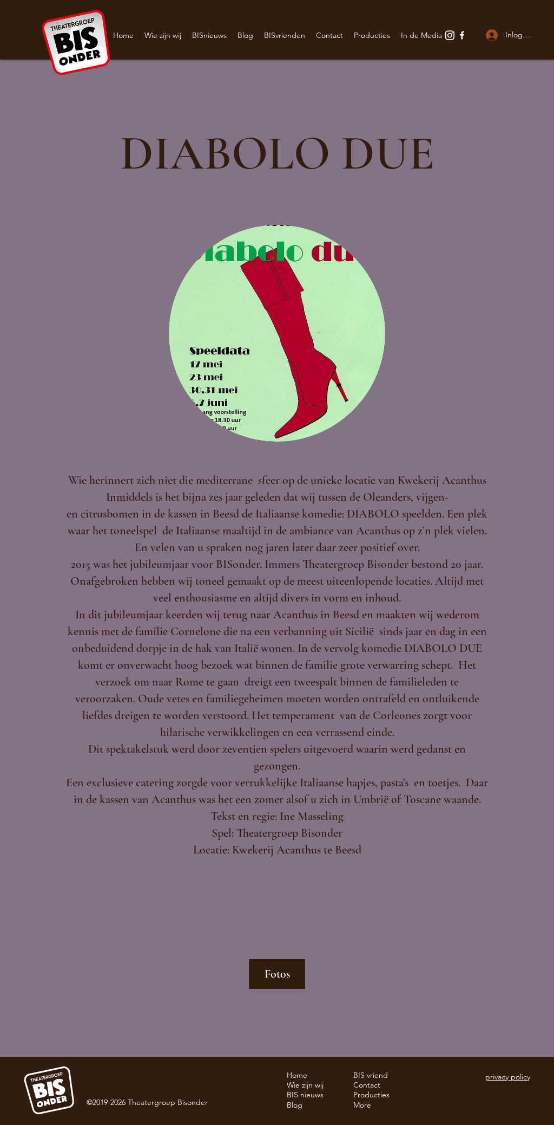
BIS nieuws (305, 1095)
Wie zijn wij (305, 1085)
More (362, 1105)
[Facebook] (462, 35)
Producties (371, 1095)
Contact (366, 1085)
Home (297, 1075)
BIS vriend (370, 1075)
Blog (294, 1105)
